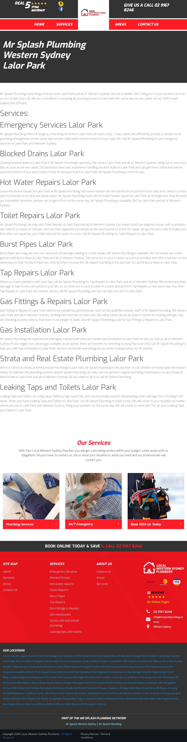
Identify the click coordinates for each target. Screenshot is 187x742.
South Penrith (107, 693)
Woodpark (90, 704)
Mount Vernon (54, 682)
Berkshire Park (94, 656)
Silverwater (80, 693)
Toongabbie (55, 698)
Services (64, 24)
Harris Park (33, 672)
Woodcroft (77, 704)
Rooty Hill (153, 688)
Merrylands (9, 682)
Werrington (150, 698)
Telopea (31, 698)
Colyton (103, 661)
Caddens (152, 656)
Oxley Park (24, 688)
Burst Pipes (57, 596)
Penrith (82, 688)
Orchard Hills (10, 688)
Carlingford (37, 661)
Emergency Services (63, 572)
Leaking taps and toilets (65, 632)
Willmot (50, 704)
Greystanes (9, 672)
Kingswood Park (41, 677)
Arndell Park (43, 656)
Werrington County (168, 698)
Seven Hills (43, 693)
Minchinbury (23, 682)
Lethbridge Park (80, 677)
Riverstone (142, 688)
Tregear (80, 698)
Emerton (52, 666)
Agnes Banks (28, 656)
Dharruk (157, 661)
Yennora (101, 704)
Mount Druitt (38, 682)
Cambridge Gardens (169, 656)
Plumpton (92, 688)
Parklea (34, 688)
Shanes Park (57, 693)
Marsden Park (160, 677)
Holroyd (74, 672)
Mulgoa (67, 682)
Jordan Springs (132, 672)
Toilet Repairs (58, 590)
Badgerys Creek (59, 656)
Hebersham (63, 672)
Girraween (112, 666)
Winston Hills (63, 704)
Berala (82, 656)
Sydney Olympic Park (14, 698)
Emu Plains (64, 666)
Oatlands (153, 682)
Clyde (86, 661)
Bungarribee (140, 656)
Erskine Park (99, 666)
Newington (78, 682)
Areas (120, 24)
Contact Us (148, 24)
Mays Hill (173, 677)
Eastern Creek (27, 666)
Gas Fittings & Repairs (64, 608)
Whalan (41, 704)
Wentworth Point (115, 698)
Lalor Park (56, 677)
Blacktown (127, 656)
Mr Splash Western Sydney (81, 724)
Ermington (85, 666)
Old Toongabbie (167, 682)
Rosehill (7, 693)
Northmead (129, 682)
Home (39, 24)
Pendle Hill (71, 688)
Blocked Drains (59, 578)
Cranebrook (133, 661)
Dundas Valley (11, 666)
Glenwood (156, 666)
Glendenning (126, 666)
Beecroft (73, 656)
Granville (168, 666)
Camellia (26, 661)
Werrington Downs (13, 704)
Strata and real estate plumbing (64, 623)
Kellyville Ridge (150, 672)
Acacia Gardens (11, 656)
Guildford (21, 672)
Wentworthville (134, 698)
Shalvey (69, 693)
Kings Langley (10, 677)
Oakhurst (142, 682)
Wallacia (101, 698)
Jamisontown (115, 672)
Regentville (129, 688)
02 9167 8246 (129, 546)
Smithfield (93, 693)
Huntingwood (100, 672)
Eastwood (41, 666)
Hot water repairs (61, 584)
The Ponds (42, 698)
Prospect (103, 688)
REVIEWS (158, 597)
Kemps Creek (166, 672)
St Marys (155, 693)
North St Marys (114, 682)
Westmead (31, 704)
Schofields (31, 693)
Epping (75, 666)
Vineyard (90, 698)
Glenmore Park (141, 666)
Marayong (146, 677)
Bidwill (107, 656)
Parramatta (45, 688)
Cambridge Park (12, 661)
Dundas (178, 661)
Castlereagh (51, 661)
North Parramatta (95, 682)
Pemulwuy (59, 688)
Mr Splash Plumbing (110, 724)
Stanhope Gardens (170, 693)
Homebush (86, 672)
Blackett (115, 656)
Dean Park (146, 661)
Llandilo (105, 677)
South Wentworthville (128, 693)
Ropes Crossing (168, 688)
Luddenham (133, 677)
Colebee (93, 661)
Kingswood (25, 677)
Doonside (168, 661)
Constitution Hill (117, 661)
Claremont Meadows (70, 661)
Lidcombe (95, 677)
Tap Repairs (57, 602)
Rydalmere (18, 693)
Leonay (67, 677)
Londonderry (118, 677)
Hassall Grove (48, 672)
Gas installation (59, 614)
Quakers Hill (115, 688)
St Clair (145, 693)
